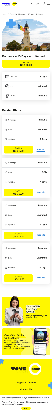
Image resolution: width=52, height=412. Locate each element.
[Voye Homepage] (9, 4)
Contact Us (26, 389)
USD (37, 4)
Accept (26, 408)
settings (20, 404)
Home (4, 14)
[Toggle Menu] (48, 4)
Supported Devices (26, 382)
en (31, 4)
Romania (13, 14)
